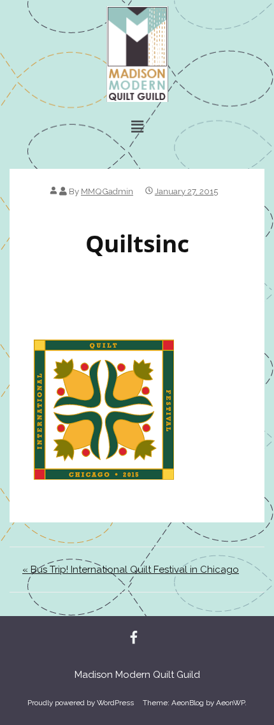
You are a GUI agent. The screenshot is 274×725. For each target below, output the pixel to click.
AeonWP (230, 702)
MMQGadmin (107, 191)
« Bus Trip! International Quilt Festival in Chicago (130, 569)
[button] (137, 126)
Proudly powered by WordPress (80, 702)
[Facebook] (134, 638)
